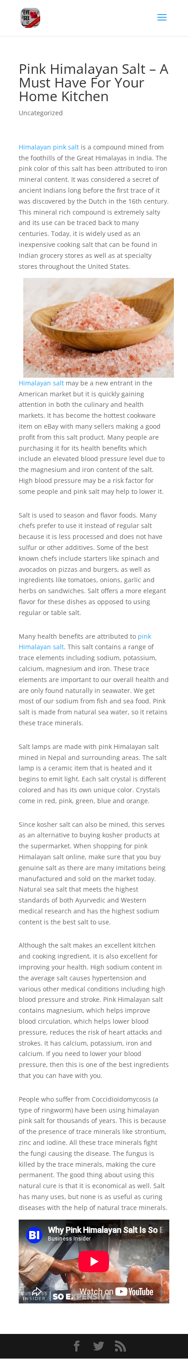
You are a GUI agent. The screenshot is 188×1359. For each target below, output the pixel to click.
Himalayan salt (41, 383)
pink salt (66, 147)
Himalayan (36, 147)
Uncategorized (41, 112)
